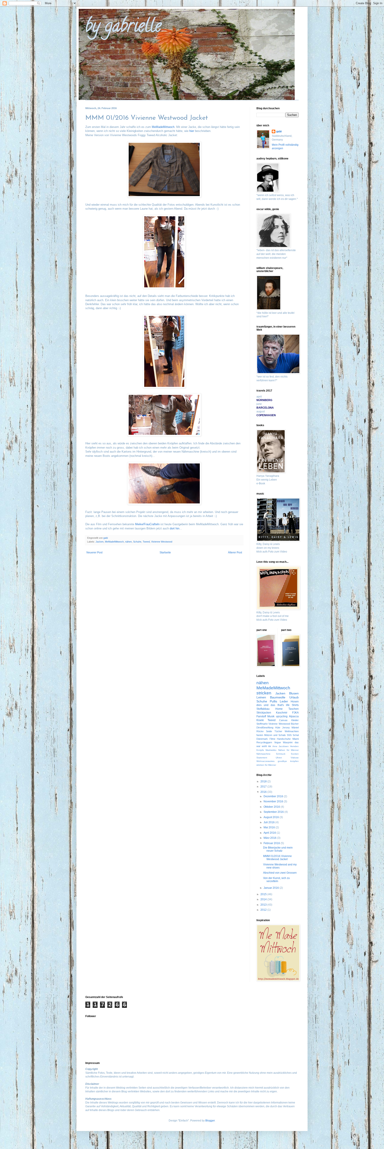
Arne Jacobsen (280, 746)
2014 (263, 899)
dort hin (174, 528)
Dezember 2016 (274, 796)
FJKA (295, 712)
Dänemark (262, 739)
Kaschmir (281, 712)
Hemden (294, 746)
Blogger (210, 1120)
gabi (279, 131)
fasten (259, 735)
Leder (284, 701)
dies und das (265, 705)
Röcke (260, 731)
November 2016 (274, 801)
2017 (263, 786)
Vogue (277, 742)
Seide (269, 731)
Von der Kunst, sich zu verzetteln (276, 880)
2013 (263, 904)
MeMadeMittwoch (163, 127)
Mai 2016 (270, 827)
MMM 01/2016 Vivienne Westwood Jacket (277, 858)
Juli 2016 (269, 822)
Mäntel (295, 727)
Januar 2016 (272, 887)
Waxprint (287, 742)
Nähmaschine (263, 754)
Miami (295, 739)
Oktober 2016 (272, 806)
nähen (128, 541)
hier (191, 131)
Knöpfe (260, 750)
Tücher (278, 731)
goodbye (282, 761)
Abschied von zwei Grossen (280, 872)
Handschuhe (284, 739)
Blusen (294, 693)
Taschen (293, 708)
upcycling (282, 716)
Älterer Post (235, 552)
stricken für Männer (266, 765)
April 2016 (270, 832)
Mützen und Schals (275, 735)
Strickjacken (263, 712)
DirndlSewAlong (264, 727)
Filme (272, 739)
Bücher (295, 723)
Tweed (146, 541)
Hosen (295, 701)
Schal (296, 735)
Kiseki (260, 720)
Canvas (283, 720)
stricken (263, 693)
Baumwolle (277, 697)
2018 (263, 781)
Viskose (295, 757)
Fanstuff (261, 716)
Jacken (100, 541)
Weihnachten (292, 731)
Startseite (165, 552)
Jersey (286, 727)
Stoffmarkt (262, 723)
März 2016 (270, 837)
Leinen (261, 697)
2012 (263, 909)
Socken (295, 754)
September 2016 (274, 811)
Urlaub (294, 697)
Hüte (277, 727)
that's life (284, 705)
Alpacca (294, 716)
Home (279, 708)
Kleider (295, 720)
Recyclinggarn (264, 742)
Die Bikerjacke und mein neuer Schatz (278, 849)
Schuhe (137, 541)
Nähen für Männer (288, 750)
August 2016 (272, 817)
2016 (263, 791)
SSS (289, 735)
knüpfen (294, 761)
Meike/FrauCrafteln (147, 524)
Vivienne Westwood (161, 541)
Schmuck (280, 754)
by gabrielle (123, 27)
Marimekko (271, 750)
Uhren (279, 757)
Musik (270, 716)
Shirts (295, 705)
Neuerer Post (94, 552)
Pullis (273, 701)
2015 (263, 894)
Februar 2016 (272, 843)
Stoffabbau (263, 708)
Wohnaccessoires (265, 761)
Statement (261, 757)
